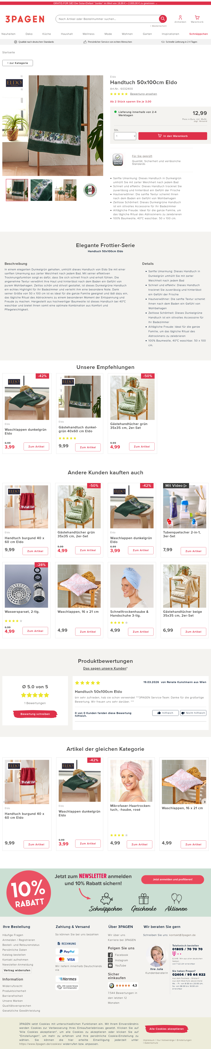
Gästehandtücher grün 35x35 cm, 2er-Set (129, 426)
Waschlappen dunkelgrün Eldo (25, 432)
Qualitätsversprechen (16, 1005)
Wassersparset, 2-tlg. (22, 612)
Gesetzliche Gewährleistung (21, 1010)
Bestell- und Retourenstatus (21, 945)
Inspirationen (170, 34)
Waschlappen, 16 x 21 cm (78, 612)
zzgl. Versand (200, 121)
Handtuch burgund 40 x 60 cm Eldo (24, 540)
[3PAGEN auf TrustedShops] (123, 985)
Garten (147, 34)
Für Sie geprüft (142, 156)
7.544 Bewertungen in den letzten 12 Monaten (122, 997)
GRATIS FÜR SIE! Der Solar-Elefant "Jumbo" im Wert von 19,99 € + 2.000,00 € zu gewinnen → (105, 3)
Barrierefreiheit (12, 996)
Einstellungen (184, 1040)
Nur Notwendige (166, 1040)
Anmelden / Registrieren (18, 940)
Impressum (149, 1040)
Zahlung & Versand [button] (73, 927)
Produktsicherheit (14, 991)
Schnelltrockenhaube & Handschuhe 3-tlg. (129, 614)
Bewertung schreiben (35, 714)
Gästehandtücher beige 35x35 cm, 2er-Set (182, 614)
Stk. (116, 130)
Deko (29, 34)
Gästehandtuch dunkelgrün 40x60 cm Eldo (78, 429)
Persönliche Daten (14, 949)
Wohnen (127, 34)
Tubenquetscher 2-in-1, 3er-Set (182, 534)
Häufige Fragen (12, 935)
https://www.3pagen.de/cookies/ (40, 1044)
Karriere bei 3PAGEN (122, 940)
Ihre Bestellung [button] (16, 927)
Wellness (89, 34)
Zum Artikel (36, 446)
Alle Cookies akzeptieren (167, 1029)
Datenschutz (151, 1043)
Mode (108, 34)
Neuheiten (9, 34)
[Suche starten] (163, 19)
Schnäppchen (198, 34)
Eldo (113, 76)
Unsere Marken (12, 1000)
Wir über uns (116, 935)
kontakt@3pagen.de (182, 935)
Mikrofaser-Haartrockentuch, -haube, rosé (130, 808)
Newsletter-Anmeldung (17, 964)
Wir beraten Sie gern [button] (162, 927)
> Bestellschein (158, 26)
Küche (46, 34)
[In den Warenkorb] (172, 130)
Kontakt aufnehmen (15, 959)
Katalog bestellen (14, 954)
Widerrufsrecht (12, 986)
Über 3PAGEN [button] (120, 927)
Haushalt (67, 34)
